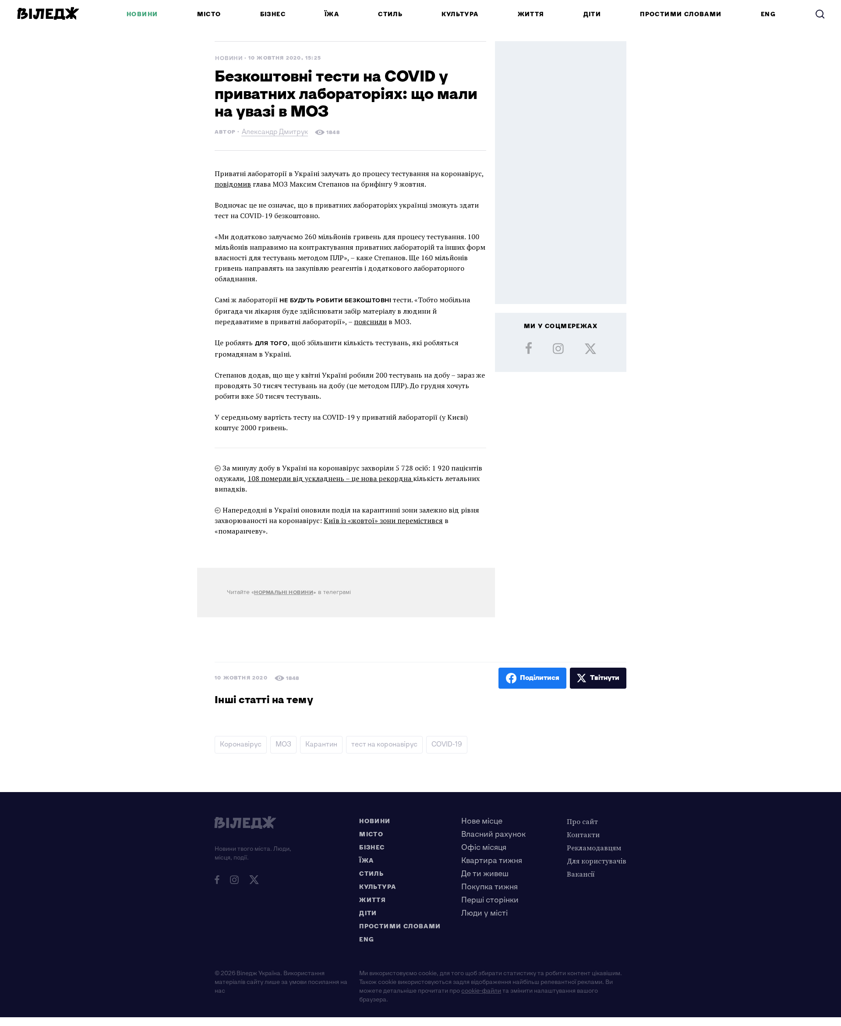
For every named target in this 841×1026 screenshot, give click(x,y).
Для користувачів (596, 861)
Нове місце (481, 821)
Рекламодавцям (594, 848)
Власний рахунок (493, 834)
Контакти (583, 834)
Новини (142, 14)
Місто (209, 14)
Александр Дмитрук (275, 133)
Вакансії (581, 874)
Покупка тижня (489, 887)
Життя (531, 14)
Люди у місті (484, 913)
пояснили (370, 321)
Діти (592, 14)
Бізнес (273, 14)
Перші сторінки (490, 900)
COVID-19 (446, 744)
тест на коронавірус (384, 744)
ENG (768, 14)
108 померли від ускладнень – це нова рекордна (330, 478)
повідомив (233, 184)
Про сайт (582, 821)
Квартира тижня (491, 860)
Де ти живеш (485, 873)
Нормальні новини (283, 592)
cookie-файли (481, 990)
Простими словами (680, 14)
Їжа (332, 14)
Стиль (390, 14)
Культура (460, 14)
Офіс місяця (483, 847)
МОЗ (283, 744)
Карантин (321, 744)
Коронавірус (240, 744)
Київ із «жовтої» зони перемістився (383, 520)
